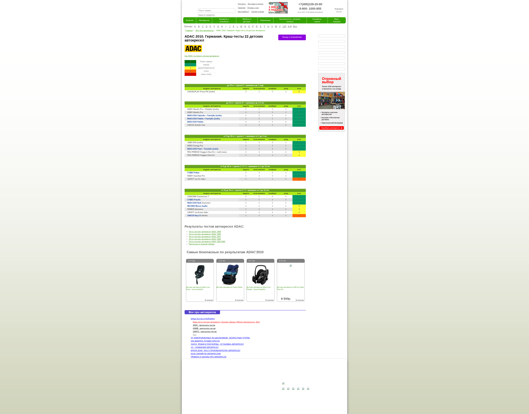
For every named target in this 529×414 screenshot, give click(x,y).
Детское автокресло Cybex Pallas (229, 287)
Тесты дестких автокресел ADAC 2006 (205, 239)
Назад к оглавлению (292, 37)
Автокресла (204, 20)
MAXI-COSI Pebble (195, 122)
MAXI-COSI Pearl (194, 149)
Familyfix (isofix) (214, 115)
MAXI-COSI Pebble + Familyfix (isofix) (203, 119)
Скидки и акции (257, 12)
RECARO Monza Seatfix (197, 206)
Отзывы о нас (253, 8)
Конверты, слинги (254, 404)
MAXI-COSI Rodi (194, 203)
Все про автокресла (205, 30)
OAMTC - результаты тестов (205, 332)
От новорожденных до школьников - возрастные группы (220, 338)
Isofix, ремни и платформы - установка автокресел (217, 344)
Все (295, 26)
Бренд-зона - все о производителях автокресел (215, 351)
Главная (189, 30)
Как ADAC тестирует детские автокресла (202, 56)
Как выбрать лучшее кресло (205, 341)
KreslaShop (216, 5)
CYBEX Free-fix (193, 200)
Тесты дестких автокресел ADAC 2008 (205, 234)
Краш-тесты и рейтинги (203, 319)
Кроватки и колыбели (256, 393)
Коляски (189, 20)
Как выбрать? (243, 12)
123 (284, 26)
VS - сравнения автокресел (204, 347)
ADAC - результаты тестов (204, 325)
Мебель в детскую (254, 396)
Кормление (265, 20)
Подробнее (205, 294)
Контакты (242, 4)
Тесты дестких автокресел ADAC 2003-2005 (207, 242)
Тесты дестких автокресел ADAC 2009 (205, 232)
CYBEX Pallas (193, 173)
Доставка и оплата (255, 4)
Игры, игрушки (253, 406)
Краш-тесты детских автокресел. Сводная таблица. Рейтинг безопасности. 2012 (226, 322)
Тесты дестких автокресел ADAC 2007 (205, 237)
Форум (226, 390)
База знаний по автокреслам (206, 354)
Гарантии (241, 8)
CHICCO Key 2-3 (194, 216)
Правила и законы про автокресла (208, 357)
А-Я (290, 26)
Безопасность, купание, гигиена (260, 401)
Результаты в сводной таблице (201, 244)
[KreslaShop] (187, 8)
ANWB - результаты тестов (204, 328)
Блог (225, 393)
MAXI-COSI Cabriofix (196, 115)
